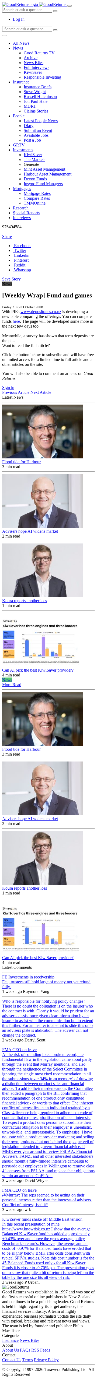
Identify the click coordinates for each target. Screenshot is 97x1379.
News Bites (33, 62)
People (19, 116)
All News (21, 43)
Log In (19, 19)
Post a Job (32, 140)
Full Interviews (36, 67)
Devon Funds (35, 179)
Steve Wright (35, 91)
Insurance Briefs (37, 87)
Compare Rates (37, 198)
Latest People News (41, 120)
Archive (30, 57)
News (18, 48)
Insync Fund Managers (43, 183)
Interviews (22, 217)
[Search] (55, 30)
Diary (28, 125)
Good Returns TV (39, 53)
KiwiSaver (33, 72)
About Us (10, 1350)
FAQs (25, 1350)
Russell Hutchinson (40, 96)
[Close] (4, 35)
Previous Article (16, 392)
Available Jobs (36, 135)
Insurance (21, 82)
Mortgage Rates (37, 193)
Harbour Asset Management (47, 174)
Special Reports (26, 212)
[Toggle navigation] (69, 6)
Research (21, 208)
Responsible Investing (42, 77)
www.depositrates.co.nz (40, 311)
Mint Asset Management (44, 169)
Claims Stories (36, 111)
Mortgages (22, 188)
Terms (27, 1359)
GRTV (19, 145)
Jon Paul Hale (35, 101)
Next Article (40, 392)
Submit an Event (38, 130)
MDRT (30, 106)
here (16, 321)
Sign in (8, 387)
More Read (11, 684)
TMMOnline (35, 203)
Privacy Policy (46, 1359)
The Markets (34, 159)
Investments (23, 150)
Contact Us (11, 1359)
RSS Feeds (40, 1350)
